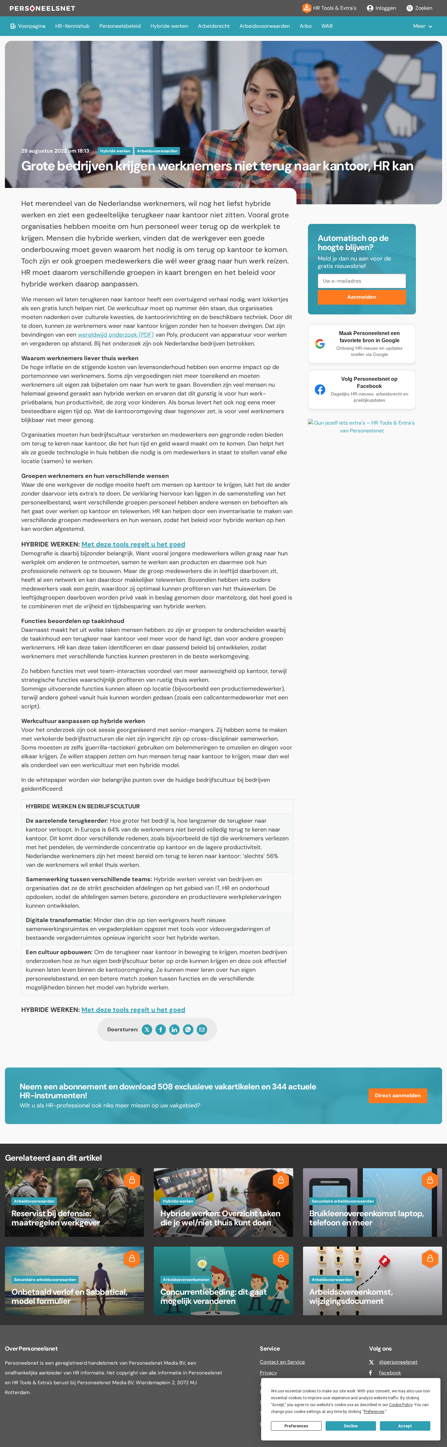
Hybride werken (169, 26)
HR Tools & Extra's (334, 8)
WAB (327, 26)
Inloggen (386, 8)
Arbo (306, 26)
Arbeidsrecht (214, 26)
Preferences (296, 1426)
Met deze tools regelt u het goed (133, 544)
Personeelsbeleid (120, 26)
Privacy (268, 1373)
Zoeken (423, 8)
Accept (405, 1426)
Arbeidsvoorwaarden (265, 26)
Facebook (390, 1373)
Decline (351, 1426)
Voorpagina (31, 26)
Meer (419, 26)
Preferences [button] (374, 1411)
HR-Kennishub (72, 26)
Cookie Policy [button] (400, 1405)
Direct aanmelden (398, 1095)
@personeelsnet (398, 1362)
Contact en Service (282, 1362)
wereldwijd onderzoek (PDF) (116, 335)
